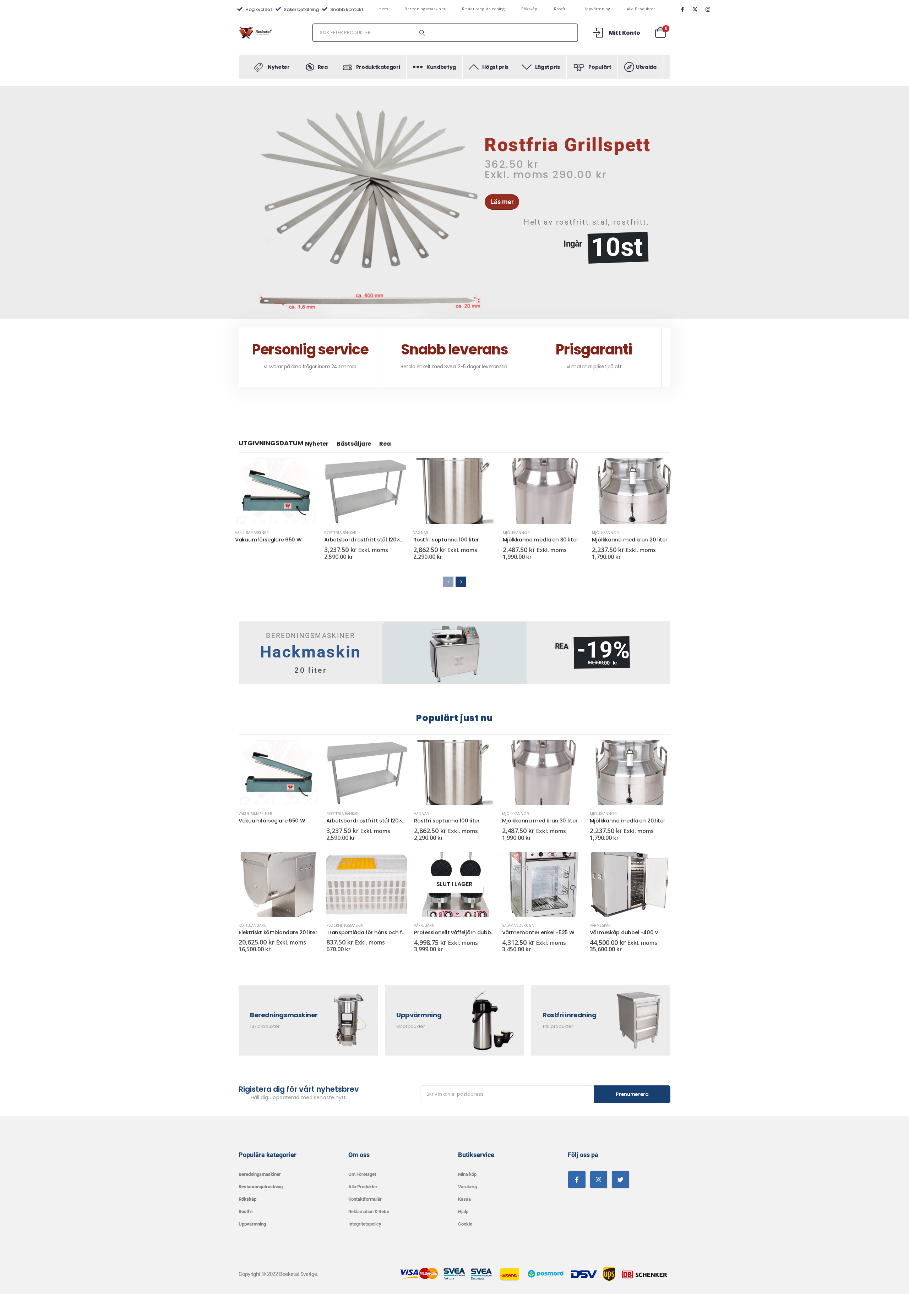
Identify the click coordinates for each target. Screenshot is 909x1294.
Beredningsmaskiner (425, 9)
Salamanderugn (518, 925)
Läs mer (305, 469)
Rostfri (560, 9)
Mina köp (467, 1174)
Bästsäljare (354, 444)
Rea (385, 444)
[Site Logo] (256, 32)
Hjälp (463, 1211)
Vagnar (420, 532)
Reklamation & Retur (369, 1211)
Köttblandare (252, 925)
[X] (694, 9)
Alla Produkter (641, 9)
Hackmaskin (310, 652)
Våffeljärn (424, 925)
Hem (383, 9)
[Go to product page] (276, 491)
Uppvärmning (596, 9)
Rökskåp (529, 9)
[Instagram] (707, 9)
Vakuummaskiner (252, 532)
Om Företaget (362, 1174)
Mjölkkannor (516, 532)
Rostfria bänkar (340, 532)
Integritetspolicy (364, 1224)
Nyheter (316, 444)
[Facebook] (682, 9)
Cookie (465, 1224)
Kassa (464, 1199)
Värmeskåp (600, 925)
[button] (239, 202)
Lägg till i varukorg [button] (394, 469)
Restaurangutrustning (483, 9)
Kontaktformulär (365, 1199)
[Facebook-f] (577, 1180)
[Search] (422, 32)
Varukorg (467, 1186)
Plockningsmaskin (345, 925)
